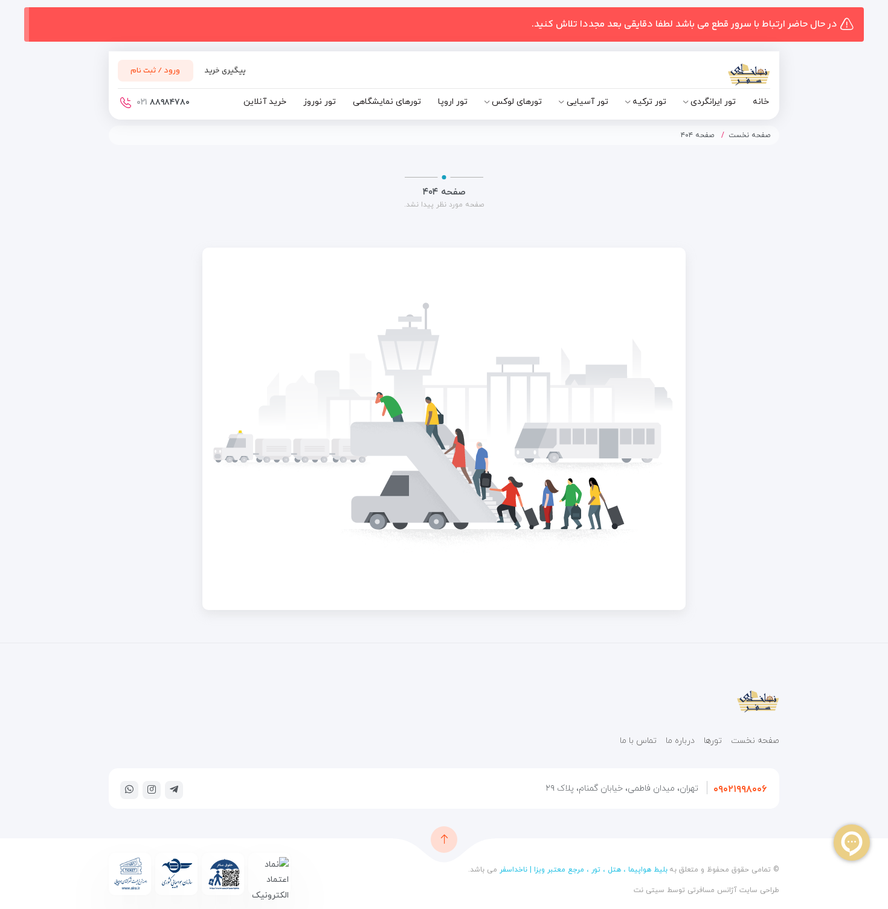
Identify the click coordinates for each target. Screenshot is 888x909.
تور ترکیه (649, 102)
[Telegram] (174, 789)
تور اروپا (453, 102)
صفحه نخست (750, 135)
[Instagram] (152, 789)
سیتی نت (649, 890)
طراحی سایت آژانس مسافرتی (732, 890)
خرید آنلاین (264, 102)
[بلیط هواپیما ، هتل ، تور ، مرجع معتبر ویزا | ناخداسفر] (715, 77)
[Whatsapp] (129, 789)
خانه (761, 102)
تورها (713, 741)
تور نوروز (319, 102)
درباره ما (680, 741)
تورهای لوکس (517, 102)
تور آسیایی (587, 102)
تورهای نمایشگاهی (387, 102)
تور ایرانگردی (713, 102)
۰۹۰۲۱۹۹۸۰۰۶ (740, 789)
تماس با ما (638, 741)
